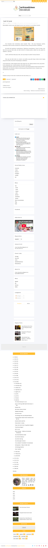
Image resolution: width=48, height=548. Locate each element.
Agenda (16, 281)
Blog (16, 202)
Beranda (14, 471)
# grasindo (14, 79)
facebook (17, 168)
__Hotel (16, 189)
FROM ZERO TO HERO (19, 423)
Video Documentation (19, 200)
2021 (15, 367)
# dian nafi (8, 79)
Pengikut (19, 303)
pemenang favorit (34, 23)
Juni (16, 395)
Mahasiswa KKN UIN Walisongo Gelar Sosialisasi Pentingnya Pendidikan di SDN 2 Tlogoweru (23, 144)
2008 (15, 468)
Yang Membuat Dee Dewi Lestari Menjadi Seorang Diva (27, 327)
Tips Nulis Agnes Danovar (20, 440)
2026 (15, 357)
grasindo (21, 23)
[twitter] (33, 1)
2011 (15, 462)
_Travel (16, 187)
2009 (15, 466)
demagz (16, 256)
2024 (15, 361)
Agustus (17, 391)
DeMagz (18, 155)
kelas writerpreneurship (28, 303)
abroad (21, 534)
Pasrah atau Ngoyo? (19, 427)
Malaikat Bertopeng (19, 411)
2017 (15, 375)
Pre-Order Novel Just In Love (21, 401)
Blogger (27, 129)
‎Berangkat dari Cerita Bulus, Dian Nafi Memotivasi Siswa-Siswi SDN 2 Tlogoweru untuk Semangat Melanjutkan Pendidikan (23, 158)
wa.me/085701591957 (19, 273)
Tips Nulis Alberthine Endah (20, 434)
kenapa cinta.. (18, 407)
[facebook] (35, 1)
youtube (16, 175)
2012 (15, 460)
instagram (17, 173)
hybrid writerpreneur (21, 150)
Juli (16, 393)
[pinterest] (46, 1)
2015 (15, 379)
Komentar (18, 298)
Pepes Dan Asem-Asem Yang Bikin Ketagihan (24, 425)
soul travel (16, 538)
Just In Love (17, 429)
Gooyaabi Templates (21, 545)
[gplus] (37, 1)
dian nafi (17, 23)
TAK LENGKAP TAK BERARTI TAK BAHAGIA (24, 443)
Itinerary (16, 285)
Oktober (17, 387)
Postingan (18, 295)
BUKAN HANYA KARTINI (20, 421)
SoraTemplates (8, 545)
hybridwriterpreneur (19, 261)
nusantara (16, 536)
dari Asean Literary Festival (20, 409)
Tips (16, 185)
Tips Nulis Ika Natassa (19, 436)
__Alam (16, 193)
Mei (16, 398)
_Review (16, 198)
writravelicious (18, 263)
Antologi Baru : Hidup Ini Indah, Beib (22, 445)
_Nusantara (17, 196)
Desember (17, 383)
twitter (16, 170)
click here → (24, 483)
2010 (15, 464)
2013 (15, 458)
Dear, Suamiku (18, 449)
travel (23, 538)
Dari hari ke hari (18, 413)
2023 (15, 363)
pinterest (17, 171)
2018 (15, 373)
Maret (16, 451)
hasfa (16, 260)
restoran (23, 536)
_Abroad (16, 194)
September (17, 389)
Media (16, 286)
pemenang (28, 23)
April (16, 399)
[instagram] (39, 1)
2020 (15, 369)
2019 (15, 371)
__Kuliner (16, 191)
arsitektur (28, 534)
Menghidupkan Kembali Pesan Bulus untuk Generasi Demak (23, 148)
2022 (15, 365)
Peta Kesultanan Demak (24, 507)
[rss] (41, 1)
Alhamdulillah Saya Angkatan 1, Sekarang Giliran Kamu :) (26, 339)
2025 (15, 359)
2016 (15, 377)
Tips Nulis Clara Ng (19, 438)
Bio (15, 283)
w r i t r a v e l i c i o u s (21, 141)
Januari (16, 455)
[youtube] (44, 1)
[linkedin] (28, 485)
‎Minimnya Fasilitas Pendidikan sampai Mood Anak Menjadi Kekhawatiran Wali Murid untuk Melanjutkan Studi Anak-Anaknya (23, 152)
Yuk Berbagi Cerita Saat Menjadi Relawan (23, 415)
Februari (17, 453)
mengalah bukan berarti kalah (25, 512)
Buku (16, 203)
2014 (15, 381)
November (17, 385)
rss (15, 177)
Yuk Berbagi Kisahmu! (19, 447)
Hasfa (17, 137)
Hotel (15, 534)
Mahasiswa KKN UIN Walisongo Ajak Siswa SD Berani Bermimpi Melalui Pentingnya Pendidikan (23, 139)
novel (25, 23)
